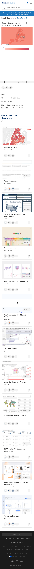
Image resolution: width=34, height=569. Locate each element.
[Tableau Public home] (8, 3)
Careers (13, 542)
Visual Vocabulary (10, 181)
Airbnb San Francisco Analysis (15, 382)
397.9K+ (27, 511)
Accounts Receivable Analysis (15, 415)
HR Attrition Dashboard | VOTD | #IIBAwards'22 (16, 483)
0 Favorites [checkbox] (7, 98)
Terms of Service (12, 546)
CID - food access (10, 348)
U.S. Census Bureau (9, 219)
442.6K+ (27, 477)
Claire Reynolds (22, 18)
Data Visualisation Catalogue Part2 (17, 281)
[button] (12, 561)
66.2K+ (28, 444)
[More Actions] (30, 18)
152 (16, 222)
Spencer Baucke (8, 451)
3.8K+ (17, 524)
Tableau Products (25, 538)
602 (17, 390)
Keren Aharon (7, 284)
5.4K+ (17, 490)
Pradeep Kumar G (9, 487)
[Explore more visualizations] (27, 2)
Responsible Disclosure (21, 549)
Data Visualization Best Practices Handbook (16, 316)
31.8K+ (28, 310)
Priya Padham (7, 518)
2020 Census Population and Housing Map (14, 215)
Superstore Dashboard (12, 516)
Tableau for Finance (9, 418)
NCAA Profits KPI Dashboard (14, 449)
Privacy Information (25, 546)
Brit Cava (6, 384)
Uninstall (10, 553)
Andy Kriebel (7, 183)
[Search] (3, 8)
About (17, 538)
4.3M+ (28, 176)
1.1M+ (28, 243)
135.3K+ (27, 410)
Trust (5, 538)
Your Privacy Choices (18, 556)
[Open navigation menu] (31, 3)
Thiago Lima (7, 319)
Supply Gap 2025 (10, 147)
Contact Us (20, 542)
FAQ (13, 538)
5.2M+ (28, 209)
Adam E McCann (8, 250)
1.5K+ (28, 142)
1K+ (17, 256)
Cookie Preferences (21, 553)
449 (29, 343)
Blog (9, 538)
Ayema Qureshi (8, 351)
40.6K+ (28, 276)
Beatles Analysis (10, 248)
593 (17, 423)
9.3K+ (17, 189)
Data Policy (9, 549)
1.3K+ (17, 323)
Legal (4, 546)
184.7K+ (27, 377)
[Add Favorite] (29, 155)
